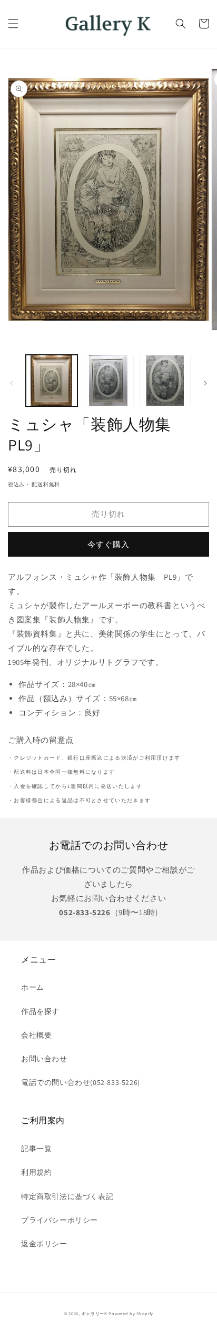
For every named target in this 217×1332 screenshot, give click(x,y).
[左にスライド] (11, 383)
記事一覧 (36, 1148)
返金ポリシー (44, 1243)
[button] (13, 23)
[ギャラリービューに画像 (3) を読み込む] (165, 380)
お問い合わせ (44, 1058)
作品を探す (40, 1011)
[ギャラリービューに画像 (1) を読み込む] (51, 380)
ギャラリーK (94, 1313)
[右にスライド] (205, 383)
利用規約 (36, 1172)
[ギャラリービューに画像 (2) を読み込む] (108, 380)
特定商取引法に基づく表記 (67, 1196)
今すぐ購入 (108, 544)
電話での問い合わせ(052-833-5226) (80, 1082)
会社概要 (36, 1035)
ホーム (32, 987)
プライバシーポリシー (59, 1220)
